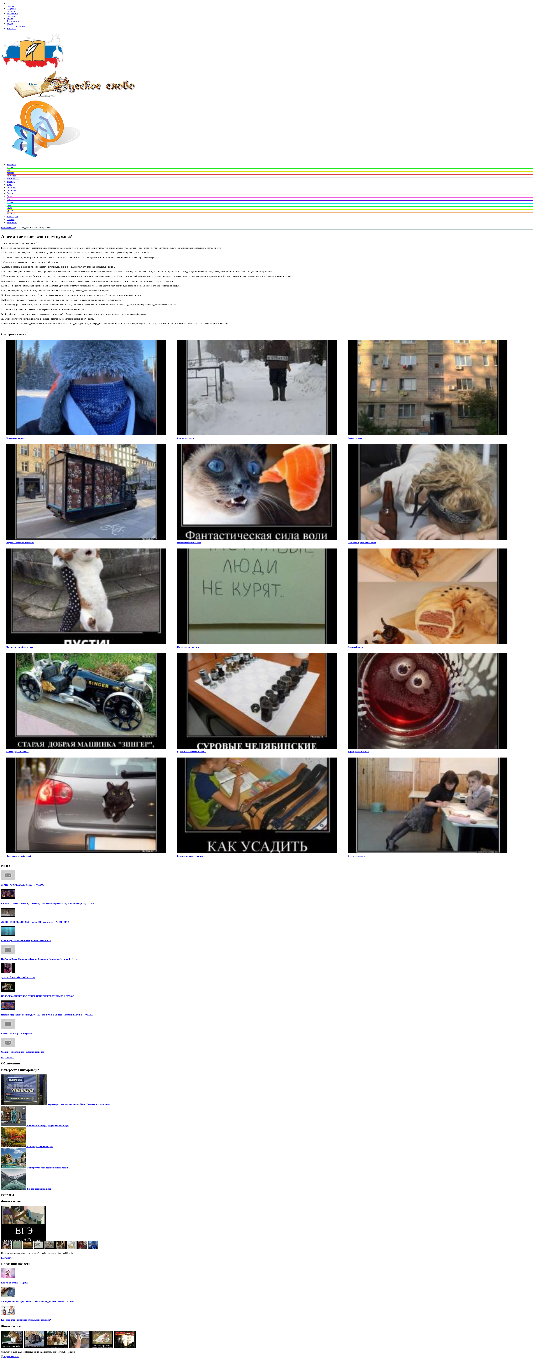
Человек (10, 219)
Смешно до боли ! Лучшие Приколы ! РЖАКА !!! (26, 940)
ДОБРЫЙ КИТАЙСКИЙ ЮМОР (18, 977)
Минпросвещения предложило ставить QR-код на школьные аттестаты (37, 1301)
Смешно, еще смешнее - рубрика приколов (22, 1052)
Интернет (11, 176)
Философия (12, 216)
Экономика (12, 222)
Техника (11, 214)
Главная (10, 6)
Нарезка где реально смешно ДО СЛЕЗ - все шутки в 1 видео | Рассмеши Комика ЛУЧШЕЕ (47, 1015)
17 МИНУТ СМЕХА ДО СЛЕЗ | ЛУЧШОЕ (22, 885)
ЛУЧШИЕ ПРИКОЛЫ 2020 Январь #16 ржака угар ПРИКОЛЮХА (35, 922)
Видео (10, 23)
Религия (10, 202)
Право (10, 193)
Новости (11, 11)
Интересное (12, 13)
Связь (9, 208)
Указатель (11, 164)
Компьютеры (13, 178)
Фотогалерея (13, 21)
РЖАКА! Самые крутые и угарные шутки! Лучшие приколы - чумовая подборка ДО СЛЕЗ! (48, 903)
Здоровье (11, 173)
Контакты (11, 28)
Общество (11, 187)
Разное (10, 199)
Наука (9, 184)
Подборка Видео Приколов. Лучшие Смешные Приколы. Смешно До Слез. (39, 959)
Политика (11, 190)
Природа (11, 196)
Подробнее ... (7, 1057)
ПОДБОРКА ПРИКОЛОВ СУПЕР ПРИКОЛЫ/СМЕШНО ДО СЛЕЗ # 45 (37, 996)
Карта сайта (6, 1258)
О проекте (11, 8)
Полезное (11, 16)
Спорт (10, 211)
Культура (11, 181)
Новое (10, 18)
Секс (9, 205)
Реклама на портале (16, 26)
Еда (8, 170)
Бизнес (10, 167)
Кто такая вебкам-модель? (14, 1283)
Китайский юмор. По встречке (16, 1033)
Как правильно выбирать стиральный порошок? (26, 1320)
